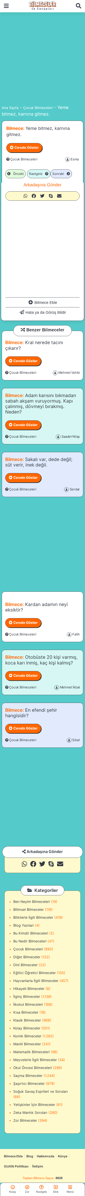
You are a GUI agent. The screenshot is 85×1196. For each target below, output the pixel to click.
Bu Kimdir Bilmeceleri (30, 933)
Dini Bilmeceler (25, 965)
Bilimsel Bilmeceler (28, 909)
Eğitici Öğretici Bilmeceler (34, 973)
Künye (62, 1156)
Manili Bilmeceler (27, 1044)
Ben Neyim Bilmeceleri (31, 901)
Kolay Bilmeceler (26, 1028)
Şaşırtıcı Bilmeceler (29, 1083)
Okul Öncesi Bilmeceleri (32, 1067)
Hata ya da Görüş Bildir (46, 312)
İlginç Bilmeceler (26, 996)
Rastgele (37, 174)
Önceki (17, 174)
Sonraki (59, 174)
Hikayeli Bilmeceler (28, 988)
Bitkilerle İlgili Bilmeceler (33, 917)
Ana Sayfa (10, 107)
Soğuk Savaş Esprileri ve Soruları (40, 1091)
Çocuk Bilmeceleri (38, 107)
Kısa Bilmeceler (25, 1012)
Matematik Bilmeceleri (31, 1052)
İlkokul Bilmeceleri (28, 1004)
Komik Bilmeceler (27, 1036)
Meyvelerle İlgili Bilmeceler (35, 1060)
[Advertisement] (42, 57)
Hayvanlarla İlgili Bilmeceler (35, 980)
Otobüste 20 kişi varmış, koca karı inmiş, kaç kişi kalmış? (41, 659)
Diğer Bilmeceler (26, 957)
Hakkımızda (45, 1156)
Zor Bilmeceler (25, 1120)
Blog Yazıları (23, 925)
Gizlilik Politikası (16, 1166)
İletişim (37, 1166)
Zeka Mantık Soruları (30, 1112)
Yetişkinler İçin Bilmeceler (34, 1104)
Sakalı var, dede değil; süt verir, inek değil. (38, 462)
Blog (29, 1156)
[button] (25, 196)
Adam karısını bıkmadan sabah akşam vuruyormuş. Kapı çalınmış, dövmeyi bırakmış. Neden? (40, 404)
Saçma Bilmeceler (27, 1075)
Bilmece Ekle (45, 302)
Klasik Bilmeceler (27, 1020)
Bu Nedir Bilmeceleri (29, 941)
